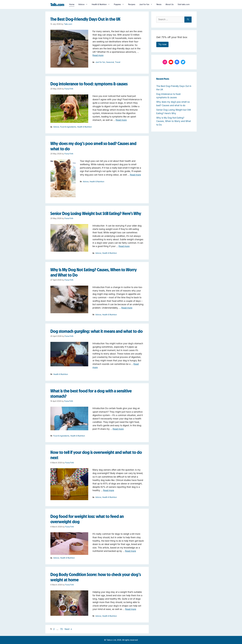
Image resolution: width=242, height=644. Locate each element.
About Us (169, 4)
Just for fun (144, 4)
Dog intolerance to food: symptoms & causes (89, 84)
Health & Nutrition (99, 4)
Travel (117, 62)
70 (61, 629)
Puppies (117, 4)
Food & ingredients (68, 127)
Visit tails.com (184, 4)
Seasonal (110, 62)
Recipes (131, 4)
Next (68, 629)
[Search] (188, 20)
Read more (98, 55)
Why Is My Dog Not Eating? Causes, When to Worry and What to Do (173, 121)
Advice (81, 4)
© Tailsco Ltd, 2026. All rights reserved (121, 640)
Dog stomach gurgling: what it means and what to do (96, 331)
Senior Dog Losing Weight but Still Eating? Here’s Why (95, 213)
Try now (162, 44)
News (158, 4)
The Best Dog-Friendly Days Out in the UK (85, 19)
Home (71, 4)
